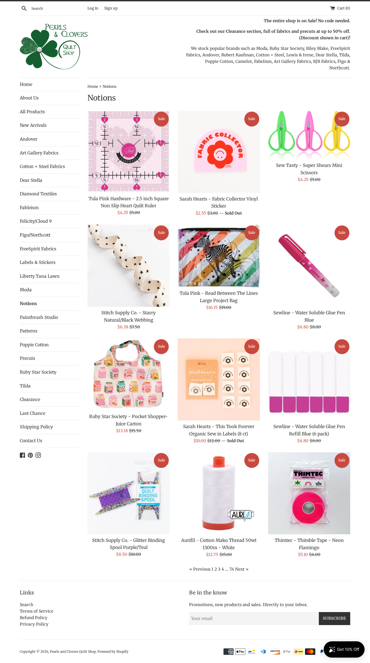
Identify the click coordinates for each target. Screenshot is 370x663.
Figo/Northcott (35, 235)
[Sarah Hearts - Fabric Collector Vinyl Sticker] (219, 152)
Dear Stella (31, 180)
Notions (28, 303)
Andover (28, 139)
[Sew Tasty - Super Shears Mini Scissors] (309, 135)
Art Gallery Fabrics (39, 153)
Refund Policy (33, 617)
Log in (92, 8)
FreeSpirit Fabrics (38, 248)
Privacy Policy (34, 624)
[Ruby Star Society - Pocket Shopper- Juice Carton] (128, 374)
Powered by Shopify (113, 651)
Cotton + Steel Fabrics (42, 166)
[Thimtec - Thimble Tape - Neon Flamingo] (309, 493)
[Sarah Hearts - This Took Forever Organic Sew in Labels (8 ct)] (219, 379)
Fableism (29, 207)
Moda (26, 289)
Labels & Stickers (38, 262)
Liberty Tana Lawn (40, 276)
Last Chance (32, 413)
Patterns (28, 331)
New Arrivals (33, 125)
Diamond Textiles (38, 193)
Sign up (111, 8)
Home (26, 84)
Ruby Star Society (38, 372)
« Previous (199, 569)
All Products (32, 111)
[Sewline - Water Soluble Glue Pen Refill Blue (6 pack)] (309, 379)
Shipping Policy (36, 426)
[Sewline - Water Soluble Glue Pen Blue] (309, 266)
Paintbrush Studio (39, 317)
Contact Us (31, 440)
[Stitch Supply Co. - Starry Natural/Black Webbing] (128, 266)
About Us (29, 98)
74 (231, 569)
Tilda (25, 386)
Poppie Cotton (34, 344)
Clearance (30, 399)
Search (26, 604)
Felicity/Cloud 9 (36, 221)
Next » (241, 569)
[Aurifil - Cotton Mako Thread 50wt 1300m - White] (219, 493)
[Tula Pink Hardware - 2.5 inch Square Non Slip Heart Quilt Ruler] (128, 152)
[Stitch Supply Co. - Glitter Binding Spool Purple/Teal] (128, 493)
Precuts (27, 358)
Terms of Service (36, 611)
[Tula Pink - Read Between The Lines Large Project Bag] (219, 256)
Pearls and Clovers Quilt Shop (73, 651)
